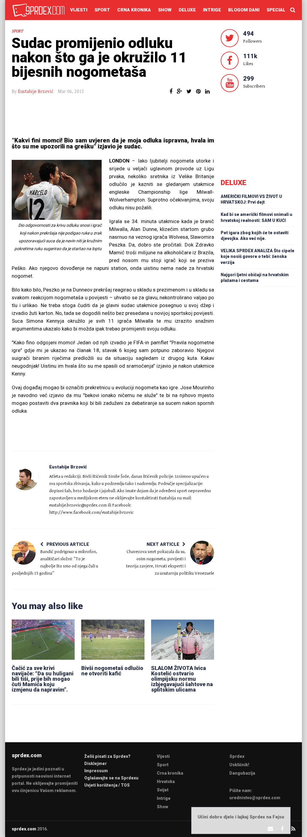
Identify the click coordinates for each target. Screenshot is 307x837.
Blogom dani (243, 10)
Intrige (212, 10)
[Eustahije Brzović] (25, 476)
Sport (102, 10)
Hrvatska (166, 781)
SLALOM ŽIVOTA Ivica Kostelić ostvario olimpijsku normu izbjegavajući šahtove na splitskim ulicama (182, 679)
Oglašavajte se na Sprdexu (111, 778)
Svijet (162, 790)
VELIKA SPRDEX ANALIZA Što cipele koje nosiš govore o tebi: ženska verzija (257, 256)
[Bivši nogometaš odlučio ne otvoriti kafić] (112, 639)
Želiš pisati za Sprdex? (107, 756)
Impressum (96, 770)
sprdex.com (24, 829)
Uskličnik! (239, 764)
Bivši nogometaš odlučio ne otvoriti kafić (112, 671)
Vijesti (78, 10)
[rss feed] (293, 829)
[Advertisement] (113, 116)
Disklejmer (95, 763)
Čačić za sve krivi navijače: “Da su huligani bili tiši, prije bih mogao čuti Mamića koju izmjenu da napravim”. (42, 679)
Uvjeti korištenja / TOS (107, 785)
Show (164, 10)
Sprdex (236, 756)
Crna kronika (134, 10)
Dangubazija (242, 773)
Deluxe (187, 10)
